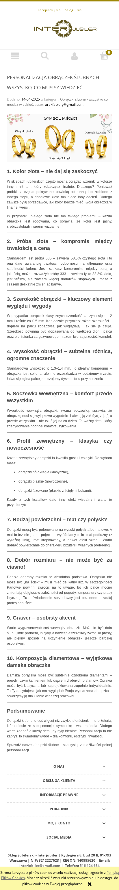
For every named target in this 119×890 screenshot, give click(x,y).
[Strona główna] (65, 28)
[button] (15, 56)
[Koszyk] (104, 56)
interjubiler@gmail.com (39, 865)
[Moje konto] (74, 56)
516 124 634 (90, 865)
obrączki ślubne (46, 745)
